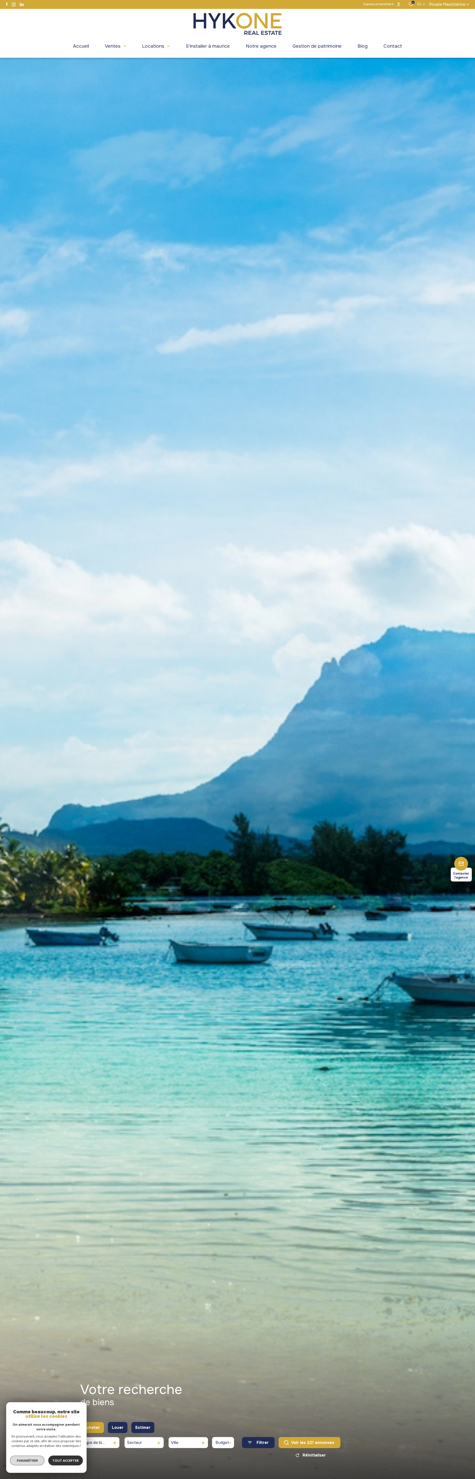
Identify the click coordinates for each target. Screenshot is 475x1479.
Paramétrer (27, 1460)
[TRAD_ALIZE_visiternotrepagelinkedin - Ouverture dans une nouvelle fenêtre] (22, 4)
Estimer (142, 1427)
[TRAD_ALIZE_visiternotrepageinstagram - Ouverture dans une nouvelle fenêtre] (14, 4)
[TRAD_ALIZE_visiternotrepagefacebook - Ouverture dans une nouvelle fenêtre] (7, 4)
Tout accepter (65, 1460)
